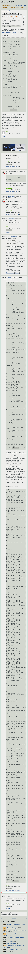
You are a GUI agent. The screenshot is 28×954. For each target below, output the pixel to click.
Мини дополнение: (12, 236)
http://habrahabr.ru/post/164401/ (10, 32)
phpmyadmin (22, 16)
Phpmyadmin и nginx (12, 927)
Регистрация (18, 5)
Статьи (3, 7)
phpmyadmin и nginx (12, 13)
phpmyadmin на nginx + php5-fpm (15, 937)
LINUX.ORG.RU (7, 2)
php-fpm (16, 16)
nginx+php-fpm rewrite (12, 949)
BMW (7, 131)
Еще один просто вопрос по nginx (16, 924)
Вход (24, 5)
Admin (8, 11)
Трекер (17, 7)
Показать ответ (10, 166)
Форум (7, 7)
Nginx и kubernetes (12, 943)
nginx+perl (9, 941)
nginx (11, 16)
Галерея (8, 5)
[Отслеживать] (23, 23)
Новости (3, 5)
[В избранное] (23, 19)
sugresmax (9, 188)
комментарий (10, 196)
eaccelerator (7, 16)
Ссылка (4, 136)
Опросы (12, 7)
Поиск (22, 7)
